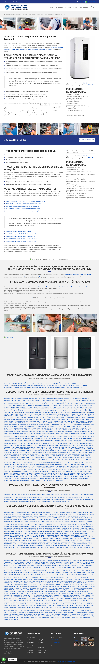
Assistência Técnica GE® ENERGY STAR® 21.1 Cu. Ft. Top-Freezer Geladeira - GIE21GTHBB (47, 564)
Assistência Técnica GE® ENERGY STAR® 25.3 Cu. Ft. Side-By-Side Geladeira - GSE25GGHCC (37, 543)
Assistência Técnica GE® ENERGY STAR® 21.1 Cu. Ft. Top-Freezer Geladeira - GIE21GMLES (28, 560)
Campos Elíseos (42, 650)
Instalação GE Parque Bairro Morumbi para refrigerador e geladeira (23, 208)
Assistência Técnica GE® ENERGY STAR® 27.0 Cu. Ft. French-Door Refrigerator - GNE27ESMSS (59, 473)
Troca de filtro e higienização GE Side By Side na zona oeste (21, 238)
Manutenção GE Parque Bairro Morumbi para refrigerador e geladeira (23, 203)
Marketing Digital (71, 661)
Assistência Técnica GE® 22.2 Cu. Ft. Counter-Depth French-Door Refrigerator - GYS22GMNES (28, 440)
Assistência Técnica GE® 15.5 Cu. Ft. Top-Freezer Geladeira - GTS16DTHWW (44, 617)
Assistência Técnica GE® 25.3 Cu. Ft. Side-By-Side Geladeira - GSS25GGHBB (44, 549)
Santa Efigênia (41, 645)
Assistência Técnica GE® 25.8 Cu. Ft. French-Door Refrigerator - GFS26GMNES (40, 455)
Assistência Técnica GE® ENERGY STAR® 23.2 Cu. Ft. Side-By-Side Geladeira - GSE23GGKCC (39, 540)
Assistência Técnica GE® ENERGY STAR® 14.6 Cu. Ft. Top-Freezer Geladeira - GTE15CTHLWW (66, 609)
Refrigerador (12, 14)
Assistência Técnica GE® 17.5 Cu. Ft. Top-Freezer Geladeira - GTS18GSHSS (42, 586)
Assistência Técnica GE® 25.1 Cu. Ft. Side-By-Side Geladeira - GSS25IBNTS (40, 528)
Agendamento (84, 7)
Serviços (68, 7)
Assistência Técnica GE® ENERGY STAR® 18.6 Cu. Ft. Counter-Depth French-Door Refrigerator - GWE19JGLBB (42, 476)
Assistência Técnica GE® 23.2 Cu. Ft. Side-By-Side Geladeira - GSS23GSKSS (42, 538)
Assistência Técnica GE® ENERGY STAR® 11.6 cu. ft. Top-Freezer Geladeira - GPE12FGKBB (64, 577)
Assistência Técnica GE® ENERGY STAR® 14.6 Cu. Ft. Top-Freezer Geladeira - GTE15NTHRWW (61, 598)
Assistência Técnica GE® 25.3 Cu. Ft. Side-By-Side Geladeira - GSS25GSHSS (39, 537)
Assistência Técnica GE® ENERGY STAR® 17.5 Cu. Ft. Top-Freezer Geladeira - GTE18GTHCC (47, 596)
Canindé (30, 652)
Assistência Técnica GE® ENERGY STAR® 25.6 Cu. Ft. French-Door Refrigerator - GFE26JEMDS (38, 454)
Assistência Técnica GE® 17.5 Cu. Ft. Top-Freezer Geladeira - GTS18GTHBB (64, 610)
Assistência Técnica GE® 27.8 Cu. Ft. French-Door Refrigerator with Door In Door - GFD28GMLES (47, 431)
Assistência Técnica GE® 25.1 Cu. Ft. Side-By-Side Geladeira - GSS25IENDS (41, 526)
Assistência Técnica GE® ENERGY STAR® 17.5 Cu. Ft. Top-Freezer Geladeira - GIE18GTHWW (48, 588)
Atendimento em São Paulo (11, 1)
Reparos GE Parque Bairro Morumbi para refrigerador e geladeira (22, 206)
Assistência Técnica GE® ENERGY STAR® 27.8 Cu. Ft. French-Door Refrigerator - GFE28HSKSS (45, 436)
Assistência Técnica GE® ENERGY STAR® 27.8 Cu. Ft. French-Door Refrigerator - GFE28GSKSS (39, 442)
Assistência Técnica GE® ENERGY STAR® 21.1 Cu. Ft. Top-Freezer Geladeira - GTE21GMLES (37, 562)
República (40, 642)
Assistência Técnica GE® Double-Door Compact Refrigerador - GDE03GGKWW (33, 385)
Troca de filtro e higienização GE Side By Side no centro (20, 231)
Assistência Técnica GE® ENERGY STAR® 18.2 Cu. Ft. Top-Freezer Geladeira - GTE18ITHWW (55, 576)
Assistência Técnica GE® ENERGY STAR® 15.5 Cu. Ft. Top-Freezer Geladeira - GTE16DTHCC (50, 605)
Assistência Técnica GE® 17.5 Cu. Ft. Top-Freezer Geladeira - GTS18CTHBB (24, 610)
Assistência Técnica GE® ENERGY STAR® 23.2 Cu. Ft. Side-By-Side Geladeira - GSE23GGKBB (38, 535)
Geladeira (18, 14)
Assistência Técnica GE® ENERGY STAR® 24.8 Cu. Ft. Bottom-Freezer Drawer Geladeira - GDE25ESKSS (31, 494)
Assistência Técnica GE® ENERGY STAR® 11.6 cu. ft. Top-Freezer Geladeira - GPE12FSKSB (46, 570)
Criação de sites (61, 661)
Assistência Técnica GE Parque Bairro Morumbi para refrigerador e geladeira (25, 201)
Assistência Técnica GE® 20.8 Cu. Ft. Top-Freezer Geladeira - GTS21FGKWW (33, 583)
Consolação (31, 637)
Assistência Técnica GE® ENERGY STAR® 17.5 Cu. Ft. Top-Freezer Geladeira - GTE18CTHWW (38, 602)
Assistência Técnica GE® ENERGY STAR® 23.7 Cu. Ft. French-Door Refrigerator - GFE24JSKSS (59, 457)
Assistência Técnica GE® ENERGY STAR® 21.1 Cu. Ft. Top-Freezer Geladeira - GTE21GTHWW (60, 565)
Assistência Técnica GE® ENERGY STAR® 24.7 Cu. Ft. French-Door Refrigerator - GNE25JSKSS (38, 471)
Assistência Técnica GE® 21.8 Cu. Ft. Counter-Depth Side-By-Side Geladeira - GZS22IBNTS (36, 524)
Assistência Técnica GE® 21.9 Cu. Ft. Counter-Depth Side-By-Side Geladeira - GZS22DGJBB (46, 519)
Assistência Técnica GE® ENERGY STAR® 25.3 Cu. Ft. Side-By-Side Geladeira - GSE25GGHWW (51, 545)
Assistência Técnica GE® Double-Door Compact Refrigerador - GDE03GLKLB (41, 383)
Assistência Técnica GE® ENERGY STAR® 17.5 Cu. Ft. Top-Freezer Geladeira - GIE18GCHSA (38, 584)
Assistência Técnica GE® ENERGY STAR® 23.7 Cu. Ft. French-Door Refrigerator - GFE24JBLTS (58, 450)
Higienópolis (31, 640)
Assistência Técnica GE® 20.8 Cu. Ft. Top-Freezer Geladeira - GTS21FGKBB (33, 581)
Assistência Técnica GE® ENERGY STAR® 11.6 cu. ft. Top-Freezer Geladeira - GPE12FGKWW (28, 579)
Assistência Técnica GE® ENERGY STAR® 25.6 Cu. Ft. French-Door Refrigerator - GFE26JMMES (45, 461)
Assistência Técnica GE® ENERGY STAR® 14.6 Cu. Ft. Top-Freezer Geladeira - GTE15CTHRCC (44, 614)
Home (52, 7)
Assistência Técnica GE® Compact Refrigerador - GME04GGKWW (65, 387)
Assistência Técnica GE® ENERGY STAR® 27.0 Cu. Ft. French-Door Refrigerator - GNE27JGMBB (52, 468)
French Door (24, 14)
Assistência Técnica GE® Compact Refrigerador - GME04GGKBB (30, 387)
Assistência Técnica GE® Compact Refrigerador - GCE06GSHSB (21, 382)
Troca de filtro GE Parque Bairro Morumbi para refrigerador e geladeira (24, 211)
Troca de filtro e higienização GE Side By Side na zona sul (20, 236)
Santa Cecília (41, 652)
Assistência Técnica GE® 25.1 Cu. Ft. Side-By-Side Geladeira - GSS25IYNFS (33, 530)
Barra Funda (41, 647)
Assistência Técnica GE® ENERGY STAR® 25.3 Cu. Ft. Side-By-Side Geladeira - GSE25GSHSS (70, 531)
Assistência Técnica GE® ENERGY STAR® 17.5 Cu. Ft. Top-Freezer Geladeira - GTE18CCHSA (37, 595)
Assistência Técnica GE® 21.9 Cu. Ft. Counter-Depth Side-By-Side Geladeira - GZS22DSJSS (36, 517)
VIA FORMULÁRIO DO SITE (86, 140)
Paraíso (40, 637)
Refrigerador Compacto (60, 14)
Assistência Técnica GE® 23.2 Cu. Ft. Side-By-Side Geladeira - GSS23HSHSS (74, 530)
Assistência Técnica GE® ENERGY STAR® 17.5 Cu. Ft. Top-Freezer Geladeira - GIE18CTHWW (36, 593)
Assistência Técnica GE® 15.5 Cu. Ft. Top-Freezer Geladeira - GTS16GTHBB (52, 616)
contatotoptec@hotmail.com (60, 645)
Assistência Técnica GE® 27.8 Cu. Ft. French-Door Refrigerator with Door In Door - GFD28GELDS (29, 422)
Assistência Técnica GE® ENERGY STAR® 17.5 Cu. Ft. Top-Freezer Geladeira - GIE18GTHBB (59, 590)
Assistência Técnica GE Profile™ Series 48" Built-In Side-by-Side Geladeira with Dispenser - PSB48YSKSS (31, 512)
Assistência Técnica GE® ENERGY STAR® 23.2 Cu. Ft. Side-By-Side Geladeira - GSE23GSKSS (29, 533)
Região (75, 7)
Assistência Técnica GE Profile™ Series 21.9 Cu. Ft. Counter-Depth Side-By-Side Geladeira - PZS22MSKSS (53, 514)
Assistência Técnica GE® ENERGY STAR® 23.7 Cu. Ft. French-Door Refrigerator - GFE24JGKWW (58, 462)
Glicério (30, 647)
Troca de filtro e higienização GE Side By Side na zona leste (21, 241)
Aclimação (31, 645)
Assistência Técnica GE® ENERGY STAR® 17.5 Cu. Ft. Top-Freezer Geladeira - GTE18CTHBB (49, 603)
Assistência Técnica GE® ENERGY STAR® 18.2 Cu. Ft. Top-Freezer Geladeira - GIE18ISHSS (37, 569)
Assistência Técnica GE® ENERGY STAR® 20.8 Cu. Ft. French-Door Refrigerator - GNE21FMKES (38, 480)
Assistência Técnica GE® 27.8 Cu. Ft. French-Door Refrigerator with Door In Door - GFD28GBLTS (45, 426)
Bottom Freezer (32, 14)
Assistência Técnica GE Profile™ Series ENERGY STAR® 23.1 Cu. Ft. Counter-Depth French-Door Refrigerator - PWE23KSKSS (52, 447)
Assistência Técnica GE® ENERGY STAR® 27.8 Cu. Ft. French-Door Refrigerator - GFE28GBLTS (29, 435)
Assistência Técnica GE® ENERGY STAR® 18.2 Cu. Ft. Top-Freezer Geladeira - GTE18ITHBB (47, 574)
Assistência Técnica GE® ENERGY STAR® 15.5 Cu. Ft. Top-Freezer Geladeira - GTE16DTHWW (52, 607)
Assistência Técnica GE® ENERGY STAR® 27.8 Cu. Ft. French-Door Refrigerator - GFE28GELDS (66, 438)
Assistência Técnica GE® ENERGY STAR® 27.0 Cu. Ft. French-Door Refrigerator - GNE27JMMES (38, 466)
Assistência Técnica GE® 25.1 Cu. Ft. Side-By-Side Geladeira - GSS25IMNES (24, 531)
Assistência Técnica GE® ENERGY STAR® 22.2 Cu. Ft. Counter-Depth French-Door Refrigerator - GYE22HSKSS (65, 433)
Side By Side (40, 14)
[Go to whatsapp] (4, 659)
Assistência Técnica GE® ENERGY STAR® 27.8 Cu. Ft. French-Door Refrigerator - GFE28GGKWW (52, 443)
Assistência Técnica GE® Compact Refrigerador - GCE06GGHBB (55, 382)
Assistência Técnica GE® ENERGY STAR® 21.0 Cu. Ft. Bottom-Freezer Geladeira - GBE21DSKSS (29, 499)
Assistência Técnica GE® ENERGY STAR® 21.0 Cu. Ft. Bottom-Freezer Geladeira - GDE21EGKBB (63, 497)
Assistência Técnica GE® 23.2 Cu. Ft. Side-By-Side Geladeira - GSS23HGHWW (39, 542)
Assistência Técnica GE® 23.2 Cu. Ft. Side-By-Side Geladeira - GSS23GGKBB (50, 547)
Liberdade (30, 650)
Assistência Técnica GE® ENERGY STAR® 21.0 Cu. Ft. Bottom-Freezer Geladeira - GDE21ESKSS (48, 496)
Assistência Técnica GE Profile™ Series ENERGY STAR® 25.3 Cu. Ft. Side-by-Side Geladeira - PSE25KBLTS (57, 521)
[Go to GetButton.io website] (3, 662)
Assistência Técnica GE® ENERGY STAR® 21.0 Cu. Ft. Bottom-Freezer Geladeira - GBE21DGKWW (44, 501)
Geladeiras (59, 7)
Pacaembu (31, 642)
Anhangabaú (41, 640)
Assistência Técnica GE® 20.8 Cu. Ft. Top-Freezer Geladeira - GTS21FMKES (42, 572)
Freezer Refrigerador (48, 14)
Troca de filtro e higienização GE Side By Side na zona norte (21, 234)
